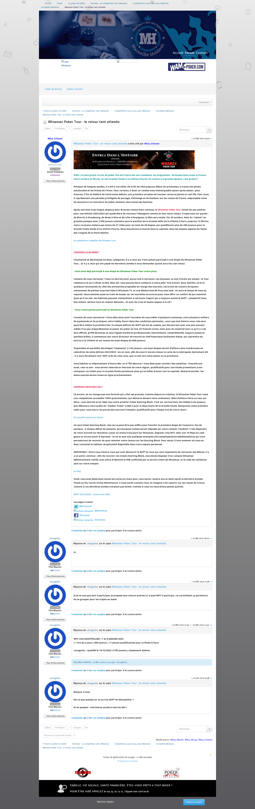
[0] (134, 159)
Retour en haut (194, 802)
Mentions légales (105, 801)
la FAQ (77, 471)
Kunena (134, 761)
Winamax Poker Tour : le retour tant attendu (100, 143)
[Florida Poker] (172, 772)
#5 (211, 678)
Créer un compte (96, 530)
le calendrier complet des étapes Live (95, 240)
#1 (211, 138)
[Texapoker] (83, 772)
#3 (211, 581)
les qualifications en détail (88, 417)
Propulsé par (123, 761)
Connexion (77, 530)
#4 (211, 625)
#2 (211, 538)
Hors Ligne (55, 169)
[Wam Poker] (186, 67)
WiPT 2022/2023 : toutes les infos (92, 494)
